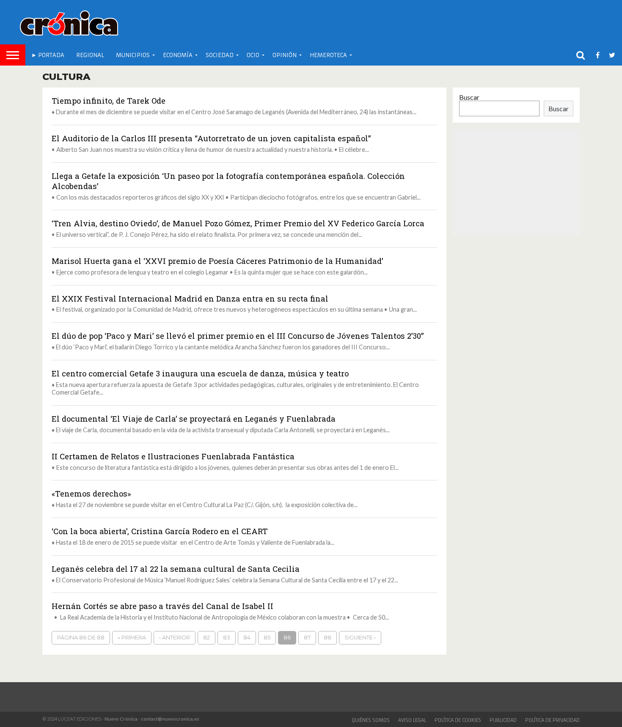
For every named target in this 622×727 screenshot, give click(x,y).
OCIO (253, 55)
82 (206, 637)
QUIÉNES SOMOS (371, 720)
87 (307, 637)
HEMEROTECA (328, 55)
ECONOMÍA (178, 55)
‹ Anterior (174, 637)
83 (226, 637)
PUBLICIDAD (503, 720)
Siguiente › (360, 637)
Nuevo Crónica (121, 719)
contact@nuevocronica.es (170, 719)
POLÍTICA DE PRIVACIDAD (552, 720)
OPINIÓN (284, 55)
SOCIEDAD (220, 55)
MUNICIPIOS (133, 55)
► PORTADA (47, 55)
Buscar (469, 97)
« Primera (132, 637)
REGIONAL (90, 55)
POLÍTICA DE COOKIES (458, 720)
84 (246, 637)
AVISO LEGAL (412, 720)
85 (267, 637)
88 (327, 637)
